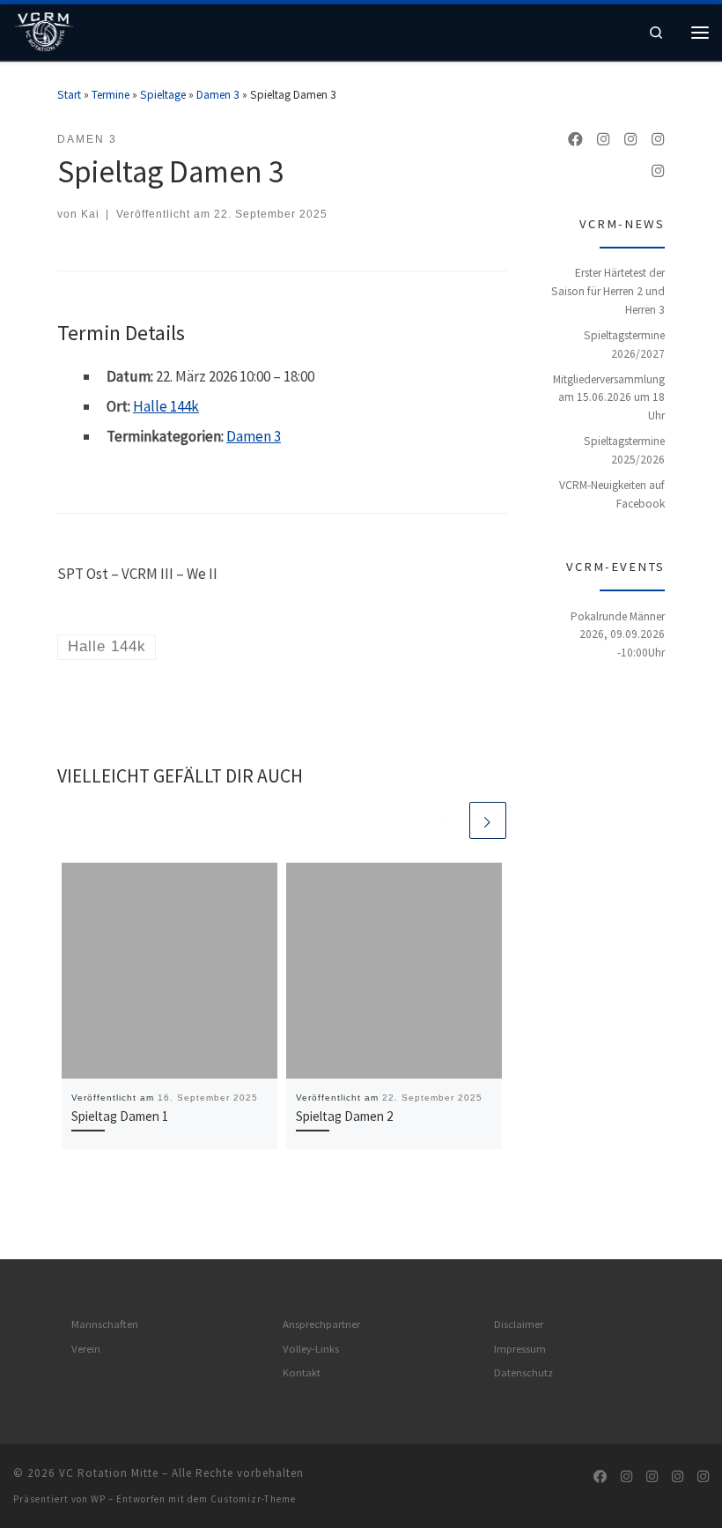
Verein (85, 1348)
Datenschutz (523, 1372)
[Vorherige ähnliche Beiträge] (448, 820)
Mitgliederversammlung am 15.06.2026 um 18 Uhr (609, 397)
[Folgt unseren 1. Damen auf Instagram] (630, 140)
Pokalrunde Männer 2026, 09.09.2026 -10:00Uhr (618, 634)
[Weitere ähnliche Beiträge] (487, 820)
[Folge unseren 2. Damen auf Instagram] (658, 140)
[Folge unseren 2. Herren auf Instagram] (603, 140)
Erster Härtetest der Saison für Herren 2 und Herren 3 (608, 290)
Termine (110, 94)
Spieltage (163, 94)
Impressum (520, 1348)
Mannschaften (104, 1324)
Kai (90, 213)
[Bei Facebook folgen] (575, 140)
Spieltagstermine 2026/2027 (624, 344)
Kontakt (301, 1372)
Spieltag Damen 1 (120, 1116)
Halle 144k (166, 406)
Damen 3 (217, 94)
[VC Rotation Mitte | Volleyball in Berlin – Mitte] (44, 30)
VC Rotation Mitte (108, 1472)
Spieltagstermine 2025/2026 (624, 450)
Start (69, 94)
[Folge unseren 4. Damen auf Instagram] (658, 171)
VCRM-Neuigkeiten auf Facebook (612, 494)
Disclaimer (518, 1324)
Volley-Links (311, 1348)
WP (98, 1499)
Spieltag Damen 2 (345, 1116)
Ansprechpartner (321, 1324)
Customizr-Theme (253, 1499)
